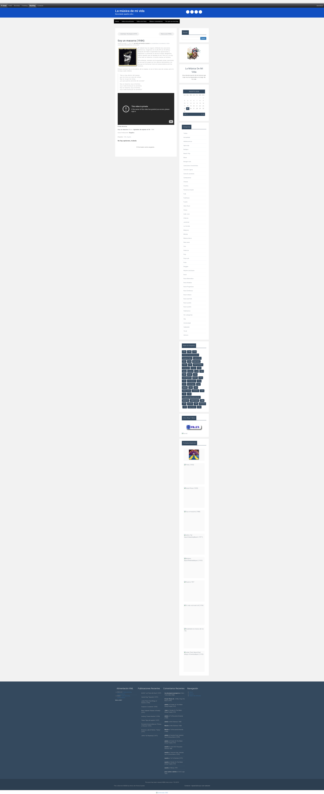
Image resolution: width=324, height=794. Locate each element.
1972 (184, 381)
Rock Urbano (187, 295)
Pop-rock (186, 258)
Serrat (189, 374)
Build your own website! (203, 785)
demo (184, 371)
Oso (185, 246)
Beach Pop (187, 153)
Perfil (10, 6)
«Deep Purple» (194, 400)
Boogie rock (187, 161)
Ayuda (193, 785)
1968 (196, 371)
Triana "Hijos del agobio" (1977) (150, 720)
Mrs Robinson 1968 (175, 721)
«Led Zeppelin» (187, 377)
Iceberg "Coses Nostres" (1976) (150, 716)
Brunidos (17, 6)
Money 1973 (174, 768)
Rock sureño (187, 303)
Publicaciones (127, 692)
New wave (187, 242)
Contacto (40, 6)
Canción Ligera (188, 169)
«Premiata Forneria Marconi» (190, 355)
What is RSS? (118, 700)
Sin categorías (188, 315)
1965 (198, 384)
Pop (185, 254)
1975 (202, 390)
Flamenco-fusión (189, 190)
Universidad (155, 43)
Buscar (191, 694)
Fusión (186, 202)
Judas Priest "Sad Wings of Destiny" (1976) (149, 702)
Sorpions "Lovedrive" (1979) (149, 706)
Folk (185, 194)
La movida (187, 226)
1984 (125, 137)
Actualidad (136, 45)
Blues (185, 157)
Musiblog (32, 6)
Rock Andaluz (188, 282)
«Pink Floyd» (191, 384)
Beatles (185, 387)
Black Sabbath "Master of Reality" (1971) (150, 711)
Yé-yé (185, 331)
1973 (184, 403)
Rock (167, 43)
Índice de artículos (128, 21)
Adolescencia (188, 141)
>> (203, 114)
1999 (199, 368)
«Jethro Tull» (197, 358)
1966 (184, 394)
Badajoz (186, 149)
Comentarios (121, 694)
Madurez (186, 230)
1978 (194, 351)
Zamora (186, 335)
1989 (196, 403)
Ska (185, 319)
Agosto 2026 (194, 91)
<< (185, 114)
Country (186, 186)
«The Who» (195, 390)
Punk (185, 262)
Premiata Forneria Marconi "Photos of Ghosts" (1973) (151, 725)
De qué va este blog (172, 21)
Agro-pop (186, 145)
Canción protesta (189, 174)
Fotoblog (25, 6)
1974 (200, 377)
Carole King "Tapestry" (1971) (149, 697)
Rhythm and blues (189, 270)
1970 (195, 374)
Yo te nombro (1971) (177, 758)
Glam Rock (187, 206)
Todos (185, 133)
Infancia (186, 218)
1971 (184, 361)
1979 (184, 407)
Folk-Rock (186, 198)
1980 (199, 407)
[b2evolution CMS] (162, 792)
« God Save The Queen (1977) (128, 34)
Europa (193, 368)
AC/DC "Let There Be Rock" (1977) (151, 693)
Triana (184, 364)
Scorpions (202, 403)
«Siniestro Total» (187, 358)
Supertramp (196, 361)
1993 (184, 351)
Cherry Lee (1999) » (166, 34)
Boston (195, 377)
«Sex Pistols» (192, 407)
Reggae (186, 266)
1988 (202, 400)
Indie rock (187, 214)
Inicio (117, 21)
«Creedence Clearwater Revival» (191, 397)
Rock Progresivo (189, 286)
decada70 (185, 400)
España (190, 403)
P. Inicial (3, 6)
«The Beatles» (191, 381)
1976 (189, 361)
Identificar (320, 6)
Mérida (186, 234)
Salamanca (162, 43)
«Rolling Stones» (198, 364)
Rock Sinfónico (188, 290)
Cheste (186, 182)
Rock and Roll (188, 299)
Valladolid (186, 327)
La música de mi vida (130, 11)
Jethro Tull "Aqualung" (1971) (149, 735)
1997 (190, 387)
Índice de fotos (142, 21)
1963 (195, 387)
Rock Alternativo (189, 278)
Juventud (186, 222)
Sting (199, 381)
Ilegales (129, 137)
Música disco (188, 238)
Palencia (186, 250)
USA (190, 364)
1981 (201, 371)
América (190, 371)
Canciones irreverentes (125, 45)
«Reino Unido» (186, 390)
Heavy (185, 210)
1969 (184, 374)
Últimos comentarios (156, 21)
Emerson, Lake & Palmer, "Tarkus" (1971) (150, 730)
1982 (189, 351)
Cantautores (187, 177)
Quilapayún (186, 368)
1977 (184, 384)
